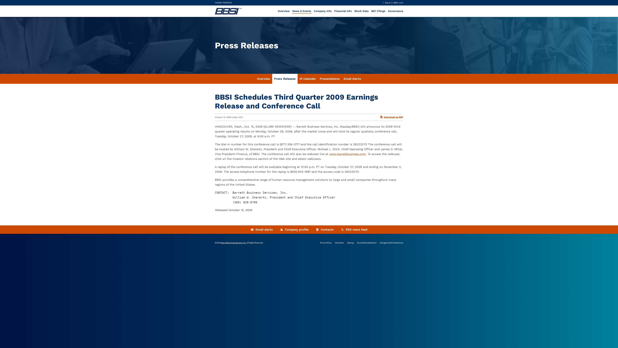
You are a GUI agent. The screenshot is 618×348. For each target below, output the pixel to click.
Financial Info (343, 11)
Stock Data (361, 11)
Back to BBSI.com (394, 3)
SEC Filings (378, 11)
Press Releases (285, 78)
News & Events (301, 11)
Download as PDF (393, 117)
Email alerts (264, 229)
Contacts (327, 229)
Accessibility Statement (366, 243)
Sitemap (350, 243)
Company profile (297, 229)
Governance (395, 11)
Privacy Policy (326, 243)
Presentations (330, 78)
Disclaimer (339, 243)
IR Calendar (308, 78)
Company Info (323, 11)
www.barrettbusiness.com (347, 154)
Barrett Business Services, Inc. (233, 243)
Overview (284, 11)
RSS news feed (356, 229)
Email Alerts (352, 78)
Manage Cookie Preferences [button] (391, 243)
